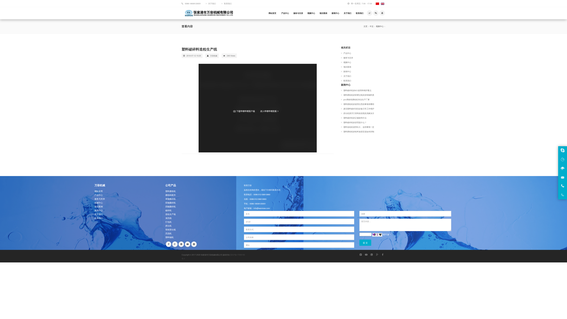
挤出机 (168, 225)
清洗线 (168, 218)
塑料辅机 (169, 237)
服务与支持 (298, 13)
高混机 (168, 233)
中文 (372, 26)
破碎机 (168, 210)
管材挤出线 (170, 229)
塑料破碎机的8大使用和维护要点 (357, 90)
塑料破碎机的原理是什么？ (354, 122)
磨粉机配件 (170, 194)
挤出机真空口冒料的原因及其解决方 (358, 113)
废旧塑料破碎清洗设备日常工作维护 (358, 108)
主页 (365, 26)
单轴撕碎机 (170, 198)
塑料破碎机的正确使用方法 (354, 117)
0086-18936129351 (258, 203)
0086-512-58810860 (262, 194)
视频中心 (311, 13)
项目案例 (323, 13)
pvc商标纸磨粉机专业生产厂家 (356, 99)
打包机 (168, 221)
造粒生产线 (170, 214)
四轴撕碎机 (170, 206)
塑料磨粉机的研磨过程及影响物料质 (358, 94)
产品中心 (285, 13)
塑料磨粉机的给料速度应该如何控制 (358, 131)
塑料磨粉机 (170, 191)
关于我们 (347, 13)
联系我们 (360, 13)
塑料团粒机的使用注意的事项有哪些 (358, 104)
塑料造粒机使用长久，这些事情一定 (358, 127)
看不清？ (387, 234)
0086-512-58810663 (258, 199)
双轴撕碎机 (170, 202)
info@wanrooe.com (262, 208)
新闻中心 (335, 13)
